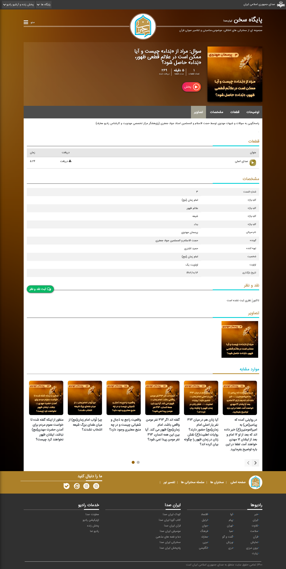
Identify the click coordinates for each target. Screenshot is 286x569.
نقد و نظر (251, 285)
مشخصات (216, 112)
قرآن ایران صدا (172, 526)
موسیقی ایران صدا (170, 531)
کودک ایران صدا (172, 514)
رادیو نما (94, 531)
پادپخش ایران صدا (170, 548)
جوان (205, 526)
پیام (231, 520)
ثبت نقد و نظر (38, 289)
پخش (188, 87)
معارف (204, 537)
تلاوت (255, 526)
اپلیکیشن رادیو (91, 520)
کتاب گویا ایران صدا (170, 520)
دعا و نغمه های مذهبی (168, 537)
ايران (255, 520)
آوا (231, 514)
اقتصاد (204, 514)
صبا (231, 531)
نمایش (254, 542)
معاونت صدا (92, 514)
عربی (205, 542)
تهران (230, 526)
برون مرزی (252, 548)
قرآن (255, 537)
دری (230, 548)
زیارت (255, 553)
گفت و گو (227, 537)
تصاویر (198, 112)
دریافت (64, 161)
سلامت (254, 531)
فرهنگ (204, 531)
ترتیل (205, 520)
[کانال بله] (66, 487)
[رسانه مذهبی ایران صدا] (86, 487)
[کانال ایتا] (76, 487)
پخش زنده (93, 526)
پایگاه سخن (242, 20)
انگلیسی (203, 548)
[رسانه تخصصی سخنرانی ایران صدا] (96, 487)
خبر (256, 514)
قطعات (234, 112)
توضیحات (252, 112)
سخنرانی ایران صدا (170, 542)
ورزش (229, 542)
